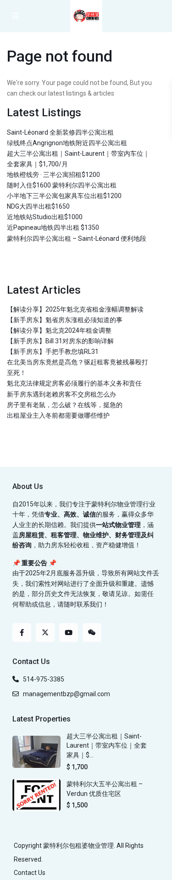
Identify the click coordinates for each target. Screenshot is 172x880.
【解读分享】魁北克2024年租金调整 (59, 330)
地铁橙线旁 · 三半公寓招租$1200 (53, 174)
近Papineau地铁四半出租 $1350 (53, 227)
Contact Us (29, 872)
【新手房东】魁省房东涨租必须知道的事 (64, 320)
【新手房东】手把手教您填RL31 (53, 351)
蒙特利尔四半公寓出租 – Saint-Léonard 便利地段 (76, 238)
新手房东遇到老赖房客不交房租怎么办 (61, 394)
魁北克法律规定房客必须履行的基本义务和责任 (74, 383)
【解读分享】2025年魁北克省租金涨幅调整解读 (75, 309)
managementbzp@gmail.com (66, 694)
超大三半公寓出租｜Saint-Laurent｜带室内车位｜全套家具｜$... (107, 745)
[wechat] (92, 632)
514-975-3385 (43, 679)
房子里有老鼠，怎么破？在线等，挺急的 (64, 405)
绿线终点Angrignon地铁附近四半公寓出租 (67, 143)
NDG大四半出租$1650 (38, 206)
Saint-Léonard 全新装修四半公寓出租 (60, 132)
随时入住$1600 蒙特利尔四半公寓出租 (62, 185)
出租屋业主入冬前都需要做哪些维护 (58, 415)
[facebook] (21, 632)
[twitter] (45, 632)
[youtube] (68, 632)
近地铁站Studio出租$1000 (45, 217)
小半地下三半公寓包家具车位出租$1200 (64, 195)
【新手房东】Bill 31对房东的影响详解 (60, 341)
